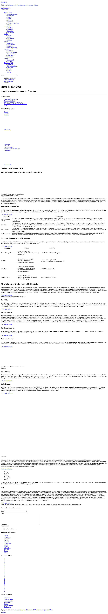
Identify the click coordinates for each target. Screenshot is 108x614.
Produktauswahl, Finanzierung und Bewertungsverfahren (23, 5)
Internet (6, 545)
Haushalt (9, 17)
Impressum (22, 610)
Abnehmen (10, 28)
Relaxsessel (7, 129)
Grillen (9, 37)
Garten (6, 58)
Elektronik (10, 67)
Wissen (9, 24)
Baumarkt (10, 64)
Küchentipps (10, 38)
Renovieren (10, 57)
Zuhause (6, 49)
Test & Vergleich (8, 63)
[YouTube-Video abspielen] (54, 424)
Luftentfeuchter (8, 601)
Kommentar (4, 524)
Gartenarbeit (10, 60)
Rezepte (9, 40)
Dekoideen (10, 50)
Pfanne (6, 604)
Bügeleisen (7, 597)
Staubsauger (7, 607)
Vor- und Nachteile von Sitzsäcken (13, 102)
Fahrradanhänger (8, 147)
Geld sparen (10, 15)
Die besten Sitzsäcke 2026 (11, 99)
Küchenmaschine (8, 599)
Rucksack (6, 115)
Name (2, 511)
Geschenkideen (11, 53)
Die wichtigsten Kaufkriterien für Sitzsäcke (15, 104)
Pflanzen (9, 61)
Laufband (6, 113)
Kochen (6, 34)
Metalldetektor (8, 165)
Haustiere (9, 46)
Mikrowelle (7, 602)
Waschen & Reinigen (13, 23)
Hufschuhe (7, 144)
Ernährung (10, 29)
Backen (9, 35)
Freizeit (9, 69)
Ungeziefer (10, 21)
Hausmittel (10, 31)
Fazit (5, 105)
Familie (6, 41)
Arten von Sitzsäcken (9, 101)
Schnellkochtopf (8, 605)
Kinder (9, 72)
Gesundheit (7, 26)
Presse (16, 610)
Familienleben (11, 44)
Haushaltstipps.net (9, 79)
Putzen (9, 18)
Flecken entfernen (12, 14)
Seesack (6, 112)
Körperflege (10, 32)
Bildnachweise (37, 610)
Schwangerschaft (12, 47)
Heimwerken (10, 55)
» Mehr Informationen (6, 214)
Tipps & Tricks (8, 12)
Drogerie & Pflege (12, 66)
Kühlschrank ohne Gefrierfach (12, 148)
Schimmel (10, 20)
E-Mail (2, 513)
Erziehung (10, 43)
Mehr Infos (4, 2)
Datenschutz (29, 610)
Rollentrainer (7, 150)
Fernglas (6, 145)
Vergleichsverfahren (47, 610)
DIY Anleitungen (12, 52)
